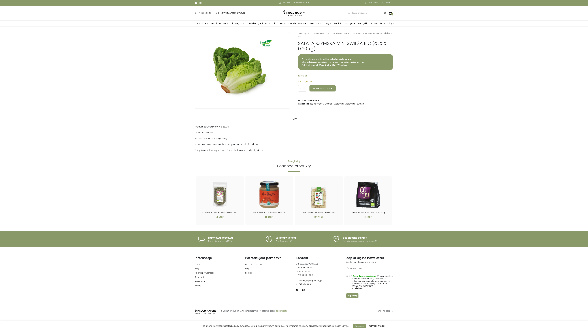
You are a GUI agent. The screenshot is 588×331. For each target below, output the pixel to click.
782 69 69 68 (305, 284)
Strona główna (304, 33)
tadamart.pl (282, 311)
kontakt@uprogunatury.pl (310, 280)
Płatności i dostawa (254, 264)
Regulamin (373, 3)
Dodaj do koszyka (322, 88)
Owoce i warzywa (322, 33)
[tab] (295, 117)
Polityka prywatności (204, 273)
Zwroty (198, 285)
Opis (295, 118)
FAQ (364, 3)
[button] (372, 288)
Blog (382, 3)
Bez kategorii (316, 103)
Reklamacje (200, 281)
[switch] (348, 276)
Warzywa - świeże (341, 33)
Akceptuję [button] (359, 326)
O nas (197, 264)
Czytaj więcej (377, 325)
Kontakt (389, 3)
